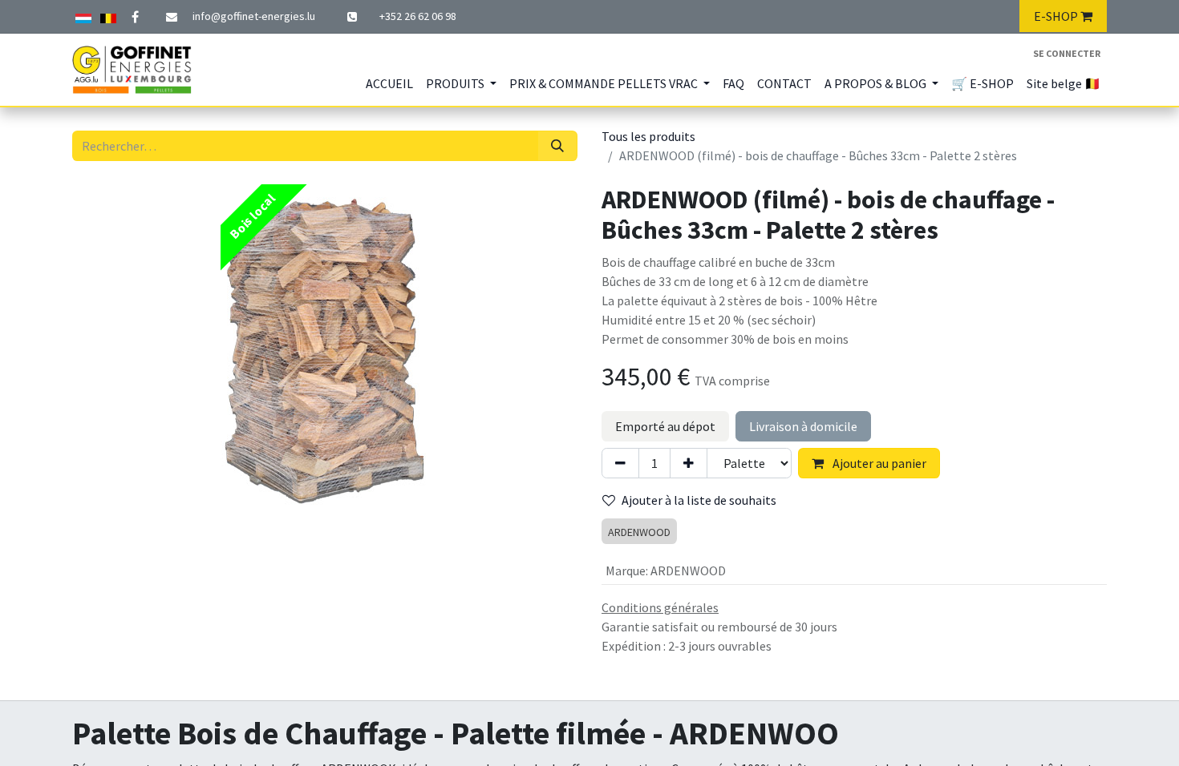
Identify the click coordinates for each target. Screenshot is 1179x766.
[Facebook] (135, 17)
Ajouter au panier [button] (878, 463)
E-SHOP (1057, 16)
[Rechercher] (557, 146)
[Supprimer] (620, 463)
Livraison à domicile (803, 426)
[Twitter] (108, 16)
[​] (354, 17)
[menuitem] (389, 83)
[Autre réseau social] (83, 16)
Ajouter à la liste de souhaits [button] (699, 500)
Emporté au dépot (665, 426)
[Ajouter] (688, 463)
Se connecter (1066, 53)
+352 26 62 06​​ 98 (417, 16)
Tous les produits (648, 136)
